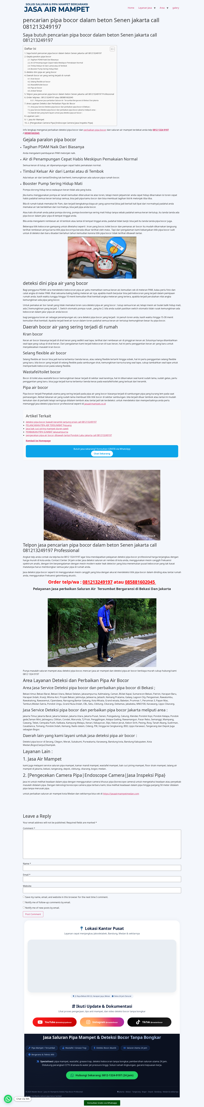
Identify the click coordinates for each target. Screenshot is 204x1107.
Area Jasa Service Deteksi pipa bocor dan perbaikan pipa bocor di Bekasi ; (60, 107)
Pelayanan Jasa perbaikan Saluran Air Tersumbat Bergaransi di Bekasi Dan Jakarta (66, 100)
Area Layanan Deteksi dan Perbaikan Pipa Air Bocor (51, 103)
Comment (29, 828)
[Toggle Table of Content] (111, 49)
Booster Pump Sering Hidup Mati (44, 69)
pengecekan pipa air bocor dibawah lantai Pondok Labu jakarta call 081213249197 (69, 435)
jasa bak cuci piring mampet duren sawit (47, 428)
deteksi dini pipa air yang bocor (41, 72)
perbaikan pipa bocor (95, 129)
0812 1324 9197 (161, 129)
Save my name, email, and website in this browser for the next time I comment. (66, 897)
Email (26, 875)
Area (162, 7)
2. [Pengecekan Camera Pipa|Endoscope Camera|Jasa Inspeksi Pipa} (60, 123)
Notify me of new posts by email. (42, 908)
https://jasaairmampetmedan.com (121, 793)
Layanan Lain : (33, 116)
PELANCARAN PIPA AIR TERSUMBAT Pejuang (49, 425)
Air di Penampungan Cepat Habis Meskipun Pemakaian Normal (57, 62)
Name (27, 863)
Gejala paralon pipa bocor (39, 56)
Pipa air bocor (36, 87)
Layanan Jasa (145, 7)
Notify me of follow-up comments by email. (47, 902)
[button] (8, 1099)
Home (131, 7)
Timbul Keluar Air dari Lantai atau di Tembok (49, 66)
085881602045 (32, 133)
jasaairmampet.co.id (95, 403)
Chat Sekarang (102, 453)
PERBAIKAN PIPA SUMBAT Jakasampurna (47, 431)
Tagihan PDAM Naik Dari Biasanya (44, 59)
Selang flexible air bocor (40, 81)
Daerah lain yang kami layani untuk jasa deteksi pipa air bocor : (56, 112)
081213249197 (98, 582)
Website (27, 886)
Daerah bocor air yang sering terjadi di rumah (48, 75)
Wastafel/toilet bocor (39, 84)
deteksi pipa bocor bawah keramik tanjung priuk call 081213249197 (61, 421)
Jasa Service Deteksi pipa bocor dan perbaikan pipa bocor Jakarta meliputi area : (63, 110)
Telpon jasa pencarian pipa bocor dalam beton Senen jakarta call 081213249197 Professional (70, 94)
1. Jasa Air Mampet (35, 119)
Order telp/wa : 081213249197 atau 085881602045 (50, 97)
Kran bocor (35, 78)
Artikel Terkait (36, 91)
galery (175, 7)
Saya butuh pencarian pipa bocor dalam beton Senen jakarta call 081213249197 (64, 53)
